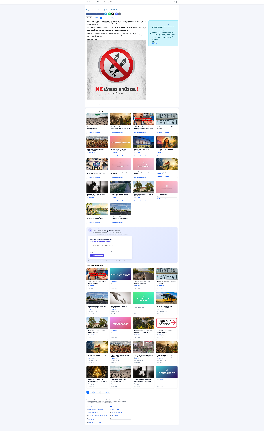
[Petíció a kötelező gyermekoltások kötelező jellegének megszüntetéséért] (143, 123)
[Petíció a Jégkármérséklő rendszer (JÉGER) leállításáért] (97, 146)
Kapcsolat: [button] (117, 1)
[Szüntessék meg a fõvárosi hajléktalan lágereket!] (143, 168)
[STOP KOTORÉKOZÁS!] (167, 190)
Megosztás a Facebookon (96, 14)
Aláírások (98, 18)
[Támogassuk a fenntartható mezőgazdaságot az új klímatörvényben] (97, 123)
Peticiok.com (91, 2)
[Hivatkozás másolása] (119, 13)
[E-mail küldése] (116, 13)
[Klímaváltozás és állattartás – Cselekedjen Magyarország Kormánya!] (120, 123)
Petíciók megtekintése (108, 1)
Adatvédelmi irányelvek (111, 18)
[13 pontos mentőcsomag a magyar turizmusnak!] (120, 168)
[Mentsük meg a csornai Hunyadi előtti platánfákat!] (143, 191)
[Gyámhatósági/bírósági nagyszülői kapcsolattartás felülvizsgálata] (97, 191)
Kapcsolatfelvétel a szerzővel (94, 105)
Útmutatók (89, 407)
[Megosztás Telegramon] (105, 13)
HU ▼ (99, 1)
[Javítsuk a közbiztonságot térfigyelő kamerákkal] (120, 191)
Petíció (89, 18)
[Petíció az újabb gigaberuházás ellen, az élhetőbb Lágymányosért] (120, 146)
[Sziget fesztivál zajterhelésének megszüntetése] (167, 146)
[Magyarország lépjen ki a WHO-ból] (167, 168)
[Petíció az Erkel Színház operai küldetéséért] (143, 146)
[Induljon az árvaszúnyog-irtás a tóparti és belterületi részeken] (97, 213)
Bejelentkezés (160, 1)
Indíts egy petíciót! (171, 1)
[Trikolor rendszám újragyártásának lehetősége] (167, 123)
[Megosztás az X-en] (112, 13)
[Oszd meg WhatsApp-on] (109, 13)
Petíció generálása (98, 255)
